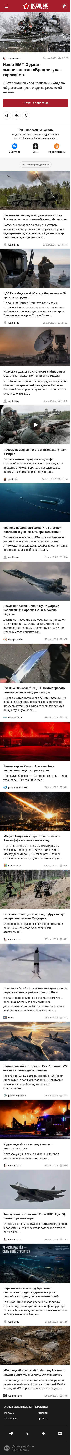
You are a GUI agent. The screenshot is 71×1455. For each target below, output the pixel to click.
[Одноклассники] (27, 1433)
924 (65, 557)
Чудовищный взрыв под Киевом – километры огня (28, 1146)
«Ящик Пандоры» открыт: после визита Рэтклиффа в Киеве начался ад (31, 838)
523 (65, 1017)
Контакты (43, 1412)
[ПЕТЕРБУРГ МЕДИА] (5, 1095)
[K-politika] (5, 865)
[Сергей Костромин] (5, 401)
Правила (42, 1418)
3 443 (64, 244)
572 (65, 939)
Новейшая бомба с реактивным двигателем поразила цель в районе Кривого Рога (35, 990)
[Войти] (64, 6)
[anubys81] (5, 479)
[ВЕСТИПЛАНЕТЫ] (5, 639)
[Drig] (5, 717)
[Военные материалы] (35, 6)
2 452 (64, 322)
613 (65, 787)
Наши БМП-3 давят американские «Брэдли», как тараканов (32, 69)
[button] (7, 115)
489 (65, 1321)
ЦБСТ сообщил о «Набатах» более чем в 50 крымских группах (34, 295)
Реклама (9, 1412)
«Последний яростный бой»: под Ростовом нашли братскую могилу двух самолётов (34, 1372)
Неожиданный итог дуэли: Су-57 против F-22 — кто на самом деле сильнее (35, 1068)
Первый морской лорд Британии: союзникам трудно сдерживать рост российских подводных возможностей (31, 1292)
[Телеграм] (11, 1433)
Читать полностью (36, 103)
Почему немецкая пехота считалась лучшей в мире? (34, 451)
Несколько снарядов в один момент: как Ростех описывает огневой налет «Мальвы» (35, 217)
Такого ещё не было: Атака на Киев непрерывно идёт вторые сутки (28, 768)
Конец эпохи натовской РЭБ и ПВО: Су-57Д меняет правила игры (34, 1216)
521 (65, 1095)
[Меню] (6, 6)
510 (65, 1165)
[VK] (44, 1433)
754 (65, 717)
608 (65, 865)
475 (65, 1395)
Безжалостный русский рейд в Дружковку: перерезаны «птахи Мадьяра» (34, 916)
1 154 (64, 478)
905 (65, 639)
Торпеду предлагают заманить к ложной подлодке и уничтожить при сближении (32, 530)
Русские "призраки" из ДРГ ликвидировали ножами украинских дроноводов (34, 690)
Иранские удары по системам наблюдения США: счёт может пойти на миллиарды (34, 373)
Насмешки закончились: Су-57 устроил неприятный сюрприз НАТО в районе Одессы (31, 610)
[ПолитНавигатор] (5, 787)
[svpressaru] (4, 58)
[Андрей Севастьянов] (5, 244)
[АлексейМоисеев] (5, 1017)
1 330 (64, 400)
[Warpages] (5, 1395)
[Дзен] (60, 1433)
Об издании (10, 1418)
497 (65, 1239)
